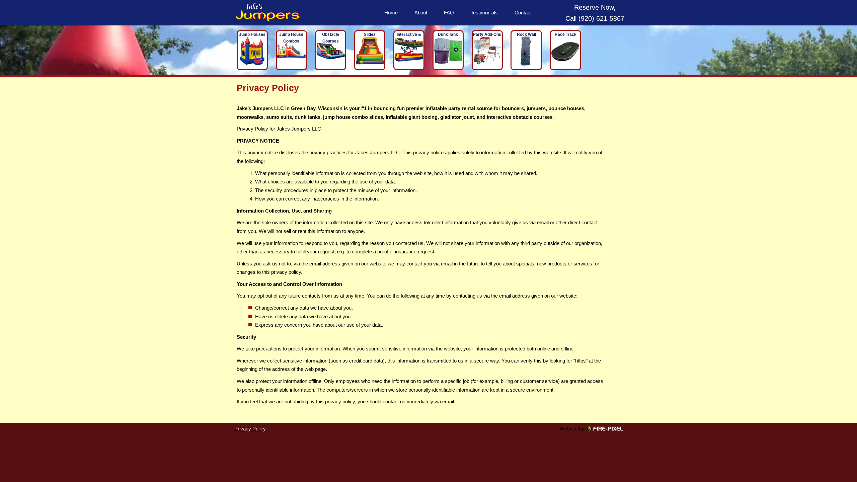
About (420, 12)
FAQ (449, 12)
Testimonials (484, 12)
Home (391, 12)
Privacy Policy (250, 428)
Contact (523, 12)
